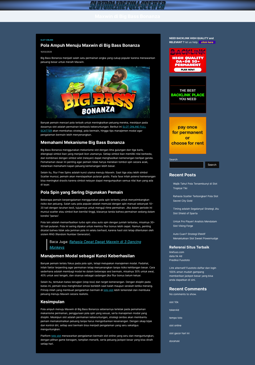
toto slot (108, 290)
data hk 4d (175, 256)
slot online (175, 325)
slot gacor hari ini (179, 333)
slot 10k (173, 302)
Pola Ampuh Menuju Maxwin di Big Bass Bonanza (90, 45)
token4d (174, 309)
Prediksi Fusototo (179, 260)
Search (173, 159)
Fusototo (191, 267)
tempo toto (175, 317)
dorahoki (174, 341)
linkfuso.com (176, 252)
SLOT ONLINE (47, 40)
